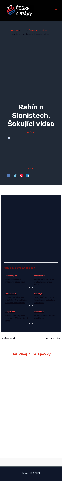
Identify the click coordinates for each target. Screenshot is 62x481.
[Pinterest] (21, 175)
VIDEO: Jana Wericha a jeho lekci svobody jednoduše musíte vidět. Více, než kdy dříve (30, 391)
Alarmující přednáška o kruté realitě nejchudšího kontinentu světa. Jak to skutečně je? (29, 370)
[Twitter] (15, 175)
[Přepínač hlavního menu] (56, 10)
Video (31, 168)
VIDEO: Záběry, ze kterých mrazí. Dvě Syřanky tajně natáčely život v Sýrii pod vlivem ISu (30, 412)
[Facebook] (8, 175)
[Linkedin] (27, 175)
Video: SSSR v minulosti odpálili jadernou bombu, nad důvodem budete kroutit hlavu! (29, 433)
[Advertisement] (31, 69)
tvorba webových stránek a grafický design (31, 461)
